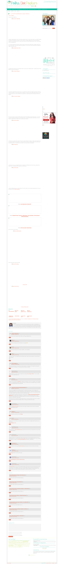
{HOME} (9, 9)
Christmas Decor (21, 542)
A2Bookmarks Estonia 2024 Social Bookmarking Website (19, 387)
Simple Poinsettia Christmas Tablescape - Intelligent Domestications (17, 495)
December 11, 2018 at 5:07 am (15, 354)
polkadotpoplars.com (16, 4)
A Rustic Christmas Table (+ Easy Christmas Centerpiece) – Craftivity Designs (19, 488)
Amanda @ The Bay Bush (15, 333)
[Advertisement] (49, 43)
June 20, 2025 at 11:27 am (15, 435)
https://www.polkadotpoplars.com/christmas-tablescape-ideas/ (17, 459)
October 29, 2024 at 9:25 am (15, 404)
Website (21, 535)
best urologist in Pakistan (31, 373)
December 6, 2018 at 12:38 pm (15, 341)
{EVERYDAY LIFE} (25, 9)
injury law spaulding (14, 363)
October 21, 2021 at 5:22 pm (12, 496)
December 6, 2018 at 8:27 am (15, 334)
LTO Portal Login (11, 452)
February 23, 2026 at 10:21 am (15, 464)
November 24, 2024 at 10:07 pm (15, 412)
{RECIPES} (39, 9)
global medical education (15, 406)
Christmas (25, 541)
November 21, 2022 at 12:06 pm (13, 516)
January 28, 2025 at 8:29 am (15, 419)
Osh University (13, 443)
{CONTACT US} (44, 9)
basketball (19, 381)
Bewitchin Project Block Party (19, 540)
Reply (10, 337)
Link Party (10, 546)
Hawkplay (13, 411)
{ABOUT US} (14, 9)
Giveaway (11, 544)
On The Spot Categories (36, 544)
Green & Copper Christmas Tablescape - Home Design (16, 515)
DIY (13, 543)
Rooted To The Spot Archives (36, 540)
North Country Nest (17, 189)
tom (12, 418)
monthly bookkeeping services (18, 429)
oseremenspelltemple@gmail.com (22, 439)
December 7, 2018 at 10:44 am (13, 489)
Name (21, 532)
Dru (9, 15)
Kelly (12, 353)
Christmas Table (25, 284)
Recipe (19, 546)
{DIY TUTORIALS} (19, 9)
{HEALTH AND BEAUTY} (33, 9)
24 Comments (12, 15)
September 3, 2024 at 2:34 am (15, 388)
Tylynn (12, 340)
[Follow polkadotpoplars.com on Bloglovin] (46, 78)
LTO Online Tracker (11, 466)
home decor (20, 544)
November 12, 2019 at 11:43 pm (15, 364)
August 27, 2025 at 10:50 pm (15, 444)
